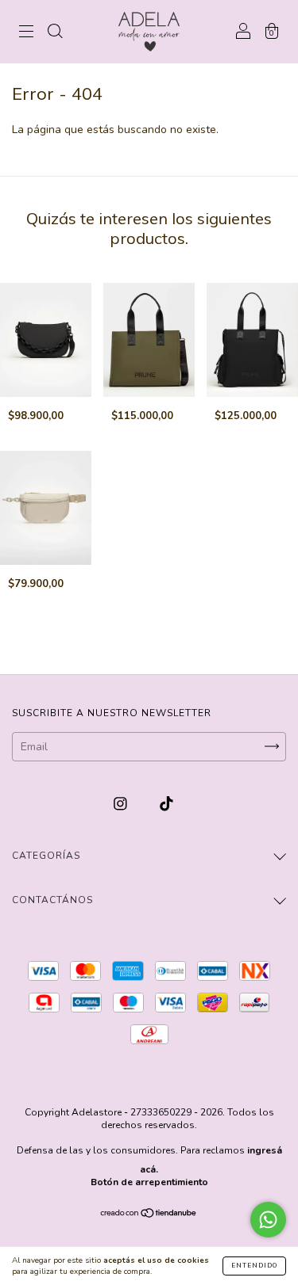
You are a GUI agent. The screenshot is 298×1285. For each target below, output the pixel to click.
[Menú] (26, 32)
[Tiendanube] (149, 1214)
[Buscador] (55, 32)
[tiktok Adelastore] (166, 803)
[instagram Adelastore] (122, 803)
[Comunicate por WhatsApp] (268, 1219)
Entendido (254, 1265)
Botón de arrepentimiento (149, 1182)
